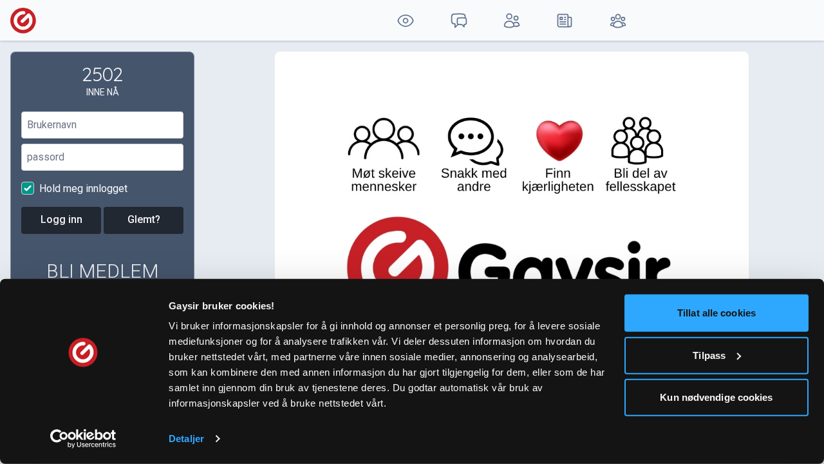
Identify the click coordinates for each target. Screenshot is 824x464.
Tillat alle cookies (716, 312)
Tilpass (709, 354)
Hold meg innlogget (82, 188)
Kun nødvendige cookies (716, 397)
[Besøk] (405, 20)
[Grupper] (618, 20)
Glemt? (143, 219)
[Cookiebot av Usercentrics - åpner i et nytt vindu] (83, 439)
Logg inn (61, 219)
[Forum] (458, 20)
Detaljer (186, 438)
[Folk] (511, 20)
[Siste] (564, 20)
